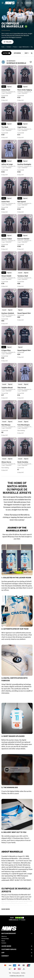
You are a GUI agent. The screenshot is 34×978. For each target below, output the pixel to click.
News (3, 940)
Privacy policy (16, 973)
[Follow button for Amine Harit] (14, 179)
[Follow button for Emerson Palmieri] (30, 216)
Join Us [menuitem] (28, 3)
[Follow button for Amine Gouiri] (14, 67)
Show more (5, 909)
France (15, 46)
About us (4, 936)
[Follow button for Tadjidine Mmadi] (14, 365)
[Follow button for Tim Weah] (14, 104)
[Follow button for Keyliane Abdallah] (14, 290)
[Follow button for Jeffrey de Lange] (14, 142)
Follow (8, 42)
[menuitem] (2, 3)
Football (9, 46)
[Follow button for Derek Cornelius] (30, 439)
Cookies (23, 973)
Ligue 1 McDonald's (24, 46)
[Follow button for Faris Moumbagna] (30, 402)
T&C (10, 973)
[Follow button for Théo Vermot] (30, 365)
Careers (3, 943)
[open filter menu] (32, 53)
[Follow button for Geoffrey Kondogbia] (30, 142)
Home (2, 46)
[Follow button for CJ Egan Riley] (14, 328)
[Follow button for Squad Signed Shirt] (30, 290)
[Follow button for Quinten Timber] (14, 216)
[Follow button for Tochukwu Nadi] (30, 253)
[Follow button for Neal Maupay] (14, 402)
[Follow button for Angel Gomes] (30, 104)
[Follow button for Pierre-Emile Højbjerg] (30, 67)
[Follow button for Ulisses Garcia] (14, 439)
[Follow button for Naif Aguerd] (30, 179)
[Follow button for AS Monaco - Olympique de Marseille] (31, 62)
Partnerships (5, 938)
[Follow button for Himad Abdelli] (14, 253)
